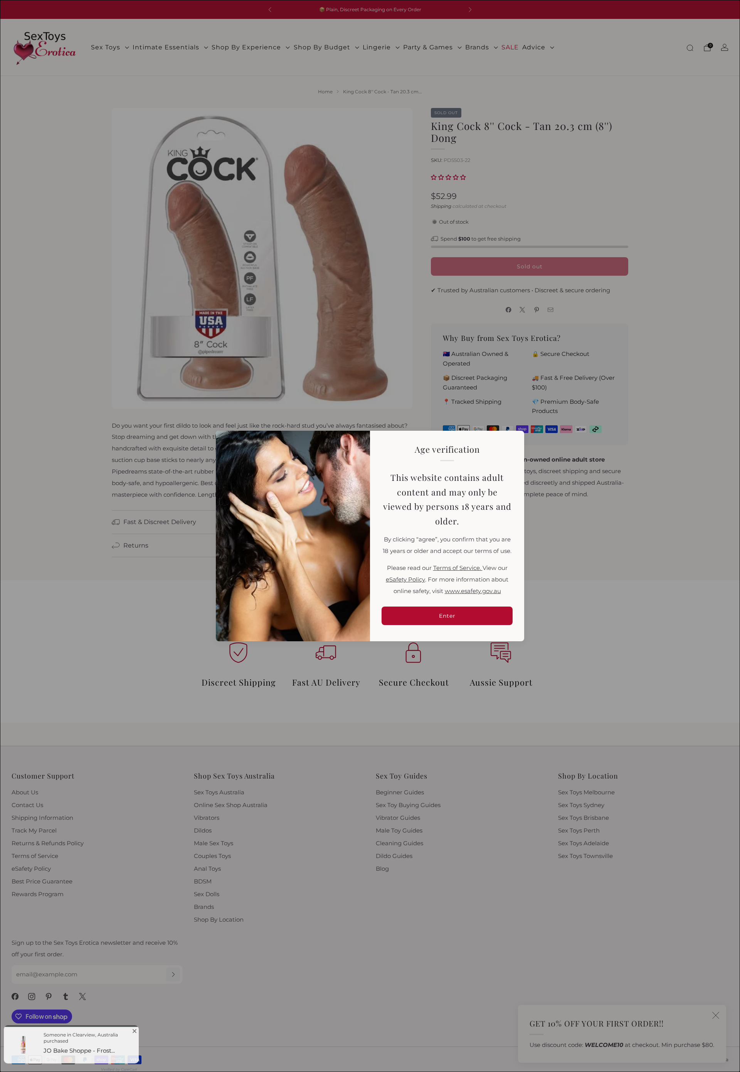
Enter (447, 615)
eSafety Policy (405, 579)
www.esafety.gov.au (473, 591)
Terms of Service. (458, 568)
